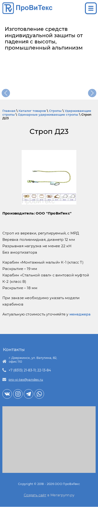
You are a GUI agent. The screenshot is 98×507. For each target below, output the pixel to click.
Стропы (55, 111)
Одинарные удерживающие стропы (48, 114)
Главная (8, 111)
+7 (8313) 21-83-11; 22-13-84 (30, 370)
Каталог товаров (32, 111)
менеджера (79, 314)
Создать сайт (35, 495)
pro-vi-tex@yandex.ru (26, 379)
